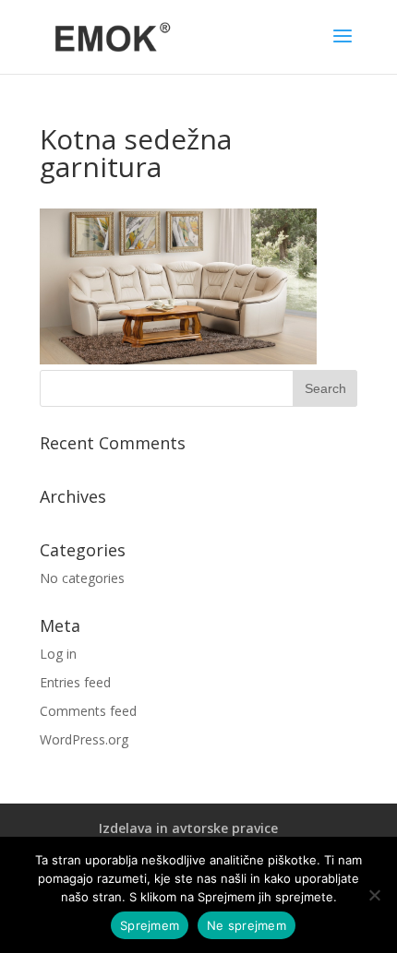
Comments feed (88, 711)
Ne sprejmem (246, 925)
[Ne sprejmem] (374, 895)
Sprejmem (149, 925)
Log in (58, 653)
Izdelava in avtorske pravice (188, 828)
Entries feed (75, 682)
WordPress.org (84, 739)
